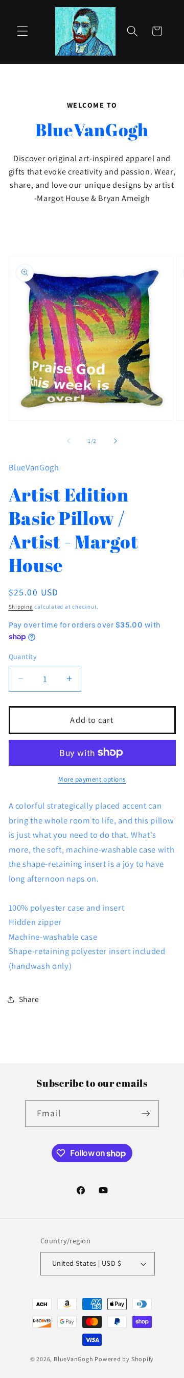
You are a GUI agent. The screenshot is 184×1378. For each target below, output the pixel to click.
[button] (22, 31)
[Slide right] (115, 441)
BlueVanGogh (73, 1359)
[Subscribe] (145, 1113)
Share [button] (29, 999)
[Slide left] (68, 441)
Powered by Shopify (124, 1359)
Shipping (21, 606)
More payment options (92, 779)
